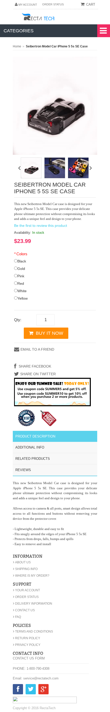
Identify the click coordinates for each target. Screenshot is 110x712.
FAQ (17, 617)
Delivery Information (32, 603)
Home (17, 46)
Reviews (23, 470)
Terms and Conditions (33, 631)
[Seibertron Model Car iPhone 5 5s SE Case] (31, 167)
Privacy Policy (26, 645)
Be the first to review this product (40, 225)
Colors (20, 254)
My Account (27, 4)
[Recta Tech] (49, 17)
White (22, 291)
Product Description (35, 436)
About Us (22, 562)
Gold (21, 269)
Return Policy (26, 638)
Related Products (32, 459)
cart (90, 4)
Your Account (26, 590)
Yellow (22, 298)
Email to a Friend (37, 349)
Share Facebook (34, 366)
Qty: (17, 320)
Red (20, 283)
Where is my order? (31, 575)
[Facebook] (18, 690)
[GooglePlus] (43, 690)
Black (21, 261)
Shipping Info (25, 569)
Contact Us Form (29, 658)
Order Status (53, 4)
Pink (20, 276)
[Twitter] (31, 690)
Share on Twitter (38, 374)
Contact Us (24, 610)
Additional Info (29, 447)
